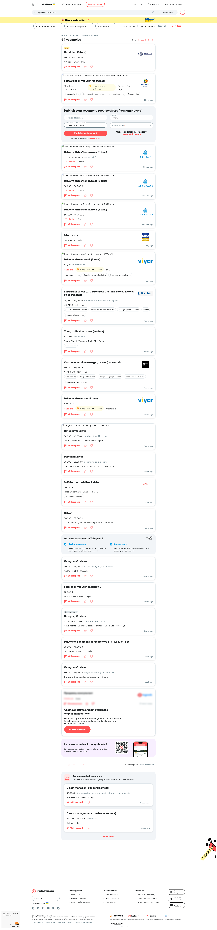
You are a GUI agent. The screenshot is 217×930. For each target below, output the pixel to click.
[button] (176, 892)
